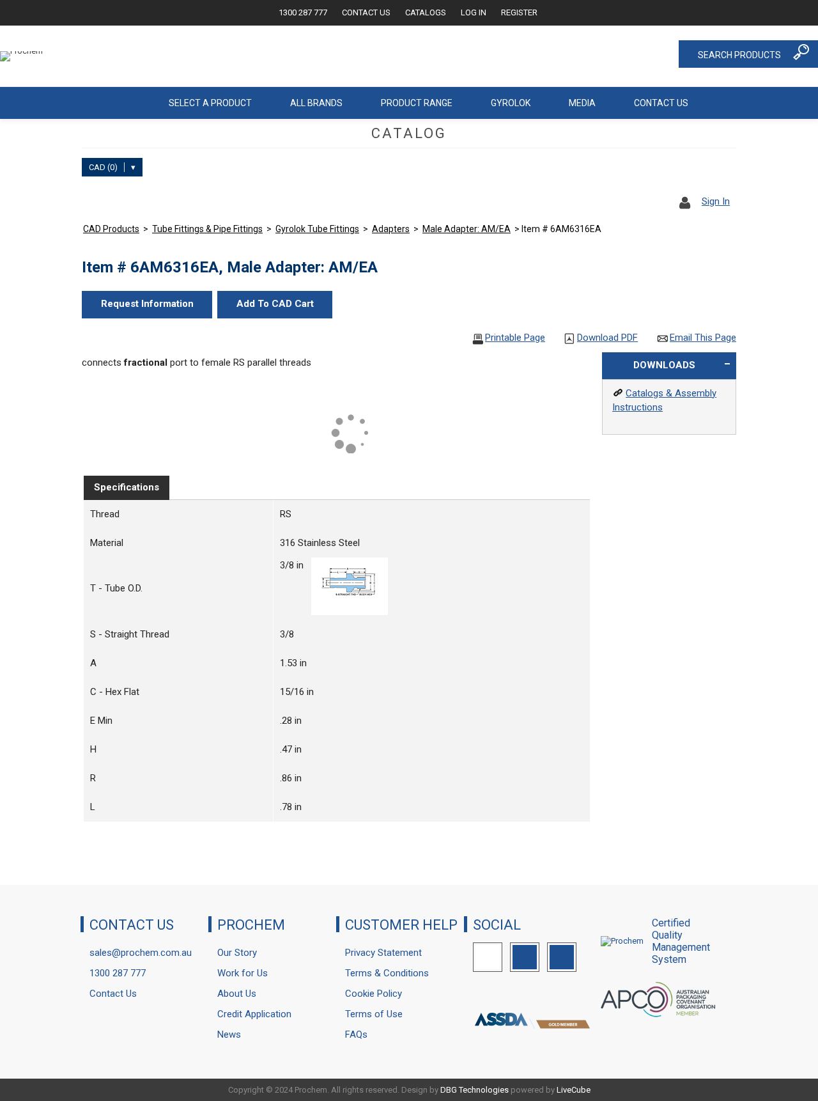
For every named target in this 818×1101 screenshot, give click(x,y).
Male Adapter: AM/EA (466, 229)
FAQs (356, 1034)
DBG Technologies (474, 1090)
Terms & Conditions (387, 973)
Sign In (716, 201)
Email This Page (703, 337)
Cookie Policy (373, 993)
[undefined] (349, 612)
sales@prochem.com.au (140, 952)
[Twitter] (487, 957)
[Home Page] (130, 103)
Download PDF (607, 337)
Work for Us (242, 973)
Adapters (391, 229)
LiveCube (573, 1090)
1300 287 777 (303, 12)
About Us (236, 993)
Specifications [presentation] (126, 487)
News (229, 1034)
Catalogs (425, 12)
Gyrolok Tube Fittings (317, 229)
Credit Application (254, 1014)
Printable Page (515, 337)
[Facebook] (525, 957)
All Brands (316, 103)
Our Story (237, 952)
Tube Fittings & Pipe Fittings (207, 229)
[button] (147, 304)
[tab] (126, 488)
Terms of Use (374, 1014)
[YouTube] (562, 957)
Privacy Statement (383, 952)
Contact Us (366, 12)
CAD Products (111, 229)
